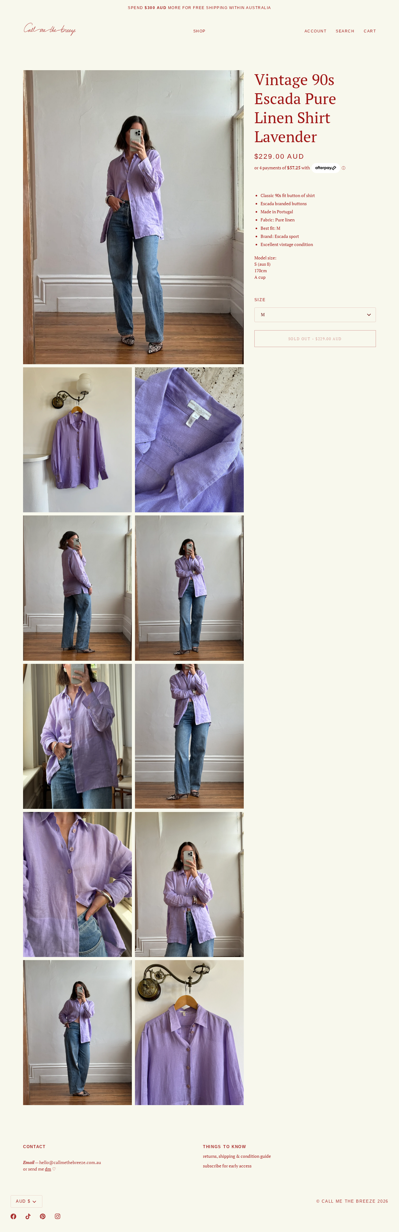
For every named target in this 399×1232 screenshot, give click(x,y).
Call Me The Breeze (349, 1201)
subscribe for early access (227, 1166)
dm (48, 1169)
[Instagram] (57, 1216)
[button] (199, 31)
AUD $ (23, 1201)
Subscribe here (224, 8)
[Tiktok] (28, 1216)
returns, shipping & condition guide (237, 1156)
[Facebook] (13, 1216)
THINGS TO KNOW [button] (224, 1146)
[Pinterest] (43, 1216)
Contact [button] (34, 1146)
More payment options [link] (276, 376)
